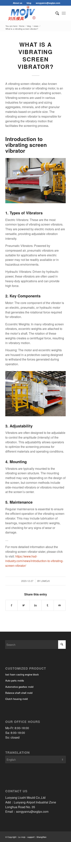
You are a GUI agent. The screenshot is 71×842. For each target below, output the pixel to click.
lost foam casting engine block (22, 674)
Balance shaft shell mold (18, 693)
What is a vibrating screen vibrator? (36, 55)
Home (21, 26)
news (36, 26)
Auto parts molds (14, 680)
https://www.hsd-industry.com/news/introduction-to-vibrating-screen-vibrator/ (34, 561)
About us (17, 3)
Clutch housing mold (16, 699)
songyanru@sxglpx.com (48, 3)
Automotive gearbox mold (19, 686)
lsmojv (45, 580)
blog (29, 3)
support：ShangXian (36, 836)
